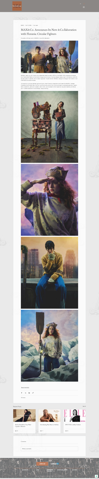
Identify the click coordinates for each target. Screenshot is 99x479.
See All (84, 406)
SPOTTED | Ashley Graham (73, 424)
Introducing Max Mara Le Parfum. (49, 424)
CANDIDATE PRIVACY (50, 470)
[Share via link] (33, 393)
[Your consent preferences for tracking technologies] (96, 476)
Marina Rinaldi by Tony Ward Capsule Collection (23, 425)
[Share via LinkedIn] (29, 393)
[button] (84, 7)
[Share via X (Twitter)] (25, 393)
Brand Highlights (25, 387)
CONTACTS (25, 470)
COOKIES (74, 469)
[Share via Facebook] (21, 393)
